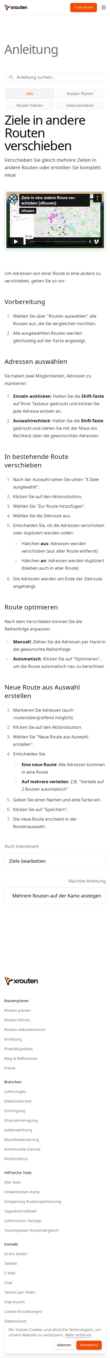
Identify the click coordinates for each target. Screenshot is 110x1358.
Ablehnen (64, 1345)
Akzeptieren (89, 1345)
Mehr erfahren (78, 1334)
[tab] (30, 94)
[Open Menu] (103, 7)
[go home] (21, 981)
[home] (16, 7)
